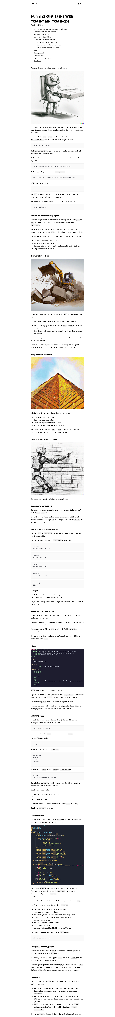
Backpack (74, 958)
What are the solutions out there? (44, 40)
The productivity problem (42, 37)
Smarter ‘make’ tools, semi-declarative (49, 45)
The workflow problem (41, 34)
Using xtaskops (38, 56)
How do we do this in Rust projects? (45, 32)
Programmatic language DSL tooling (48, 48)
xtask (35, 50)
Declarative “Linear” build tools (47, 42)
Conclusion (37, 61)
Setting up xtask (39, 53)
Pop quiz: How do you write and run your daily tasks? (51, 29)
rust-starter (40, 953)
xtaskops (38, 819)
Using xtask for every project (43, 58)
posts (79, 3)
